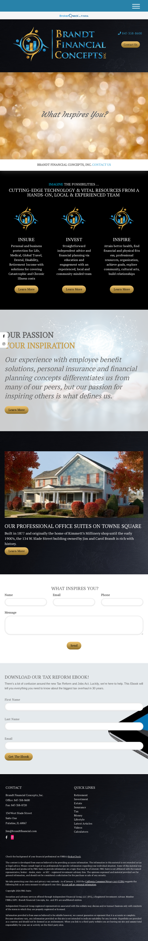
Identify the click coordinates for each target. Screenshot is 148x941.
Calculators (81, 831)
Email (57, 595)
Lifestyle (79, 819)
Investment (81, 799)
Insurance (80, 807)
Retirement (81, 795)
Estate (78, 803)
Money (78, 815)
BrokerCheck (74, 856)
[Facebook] (4, 336)
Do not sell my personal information (79, 884)
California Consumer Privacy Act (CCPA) (104, 881)
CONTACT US (101, 164)
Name (9, 595)
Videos (78, 827)
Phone (105, 595)
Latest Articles (83, 823)
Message (10, 612)
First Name (12, 699)
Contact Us (130, 44)
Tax (76, 811)
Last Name (12, 719)
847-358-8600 (132, 33)
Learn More (16, 410)
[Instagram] (4, 344)
